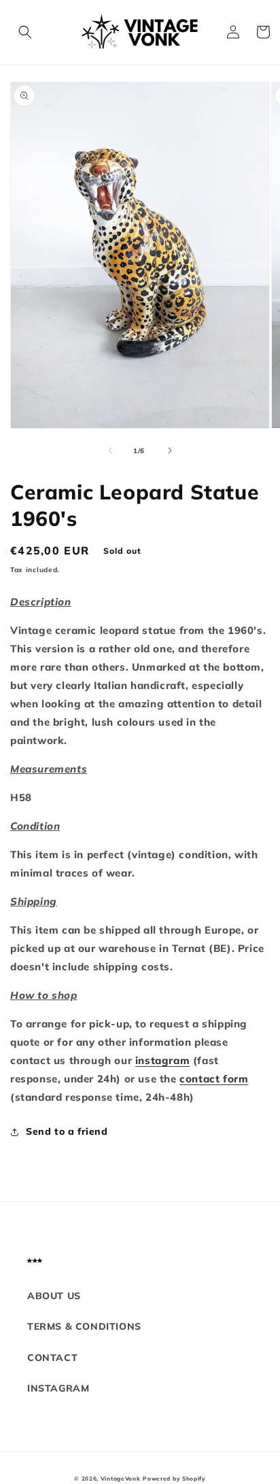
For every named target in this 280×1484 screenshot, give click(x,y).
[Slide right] (170, 450)
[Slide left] (110, 450)
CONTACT (52, 1358)
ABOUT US (54, 1296)
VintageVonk (121, 1478)
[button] (25, 32)
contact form (213, 1078)
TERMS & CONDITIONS (84, 1326)
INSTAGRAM (58, 1388)
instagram (162, 1060)
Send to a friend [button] (67, 1131)
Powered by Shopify (174, 1478)
